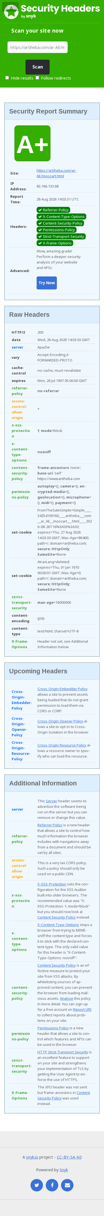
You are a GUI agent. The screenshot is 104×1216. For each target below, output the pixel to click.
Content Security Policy (56, 917)
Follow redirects (56, 78)
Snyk (64, 1169)
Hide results (21, 78)
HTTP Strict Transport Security (62, 1051)
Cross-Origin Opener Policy (60, 721)
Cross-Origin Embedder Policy (62, 688)
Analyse (66, 998)
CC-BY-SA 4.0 (69, 1157)
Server (51, 800)
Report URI (82, 1009)
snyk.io (32, 1157)
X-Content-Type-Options (58, 924)
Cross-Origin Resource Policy (61, 745)
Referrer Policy (49, 824)
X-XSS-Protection (51, 884)
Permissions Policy (53, 1027)
